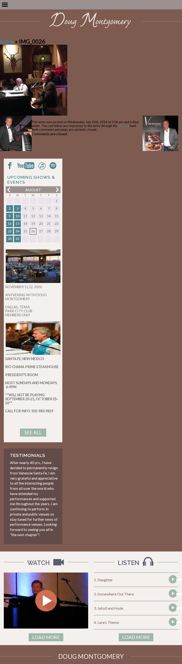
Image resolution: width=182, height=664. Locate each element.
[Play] (172, 588)
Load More (46, 637)
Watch (39, 562)
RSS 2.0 (123, 126)
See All (33, 432)
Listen (129, 562)
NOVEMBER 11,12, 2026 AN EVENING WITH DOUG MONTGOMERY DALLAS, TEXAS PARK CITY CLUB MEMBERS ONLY (26, 301)
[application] (172, 580)
